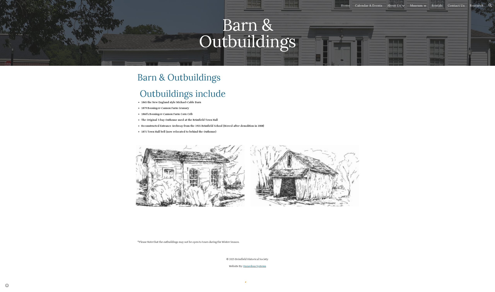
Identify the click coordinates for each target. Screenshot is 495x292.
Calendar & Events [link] (368, 5)
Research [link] (476, 5)
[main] (247, 33)
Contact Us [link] (456, 5)
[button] (490, 5)
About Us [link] (394, 5)
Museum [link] (416, 5)
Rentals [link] (437, 5)
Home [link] (345, 5)
